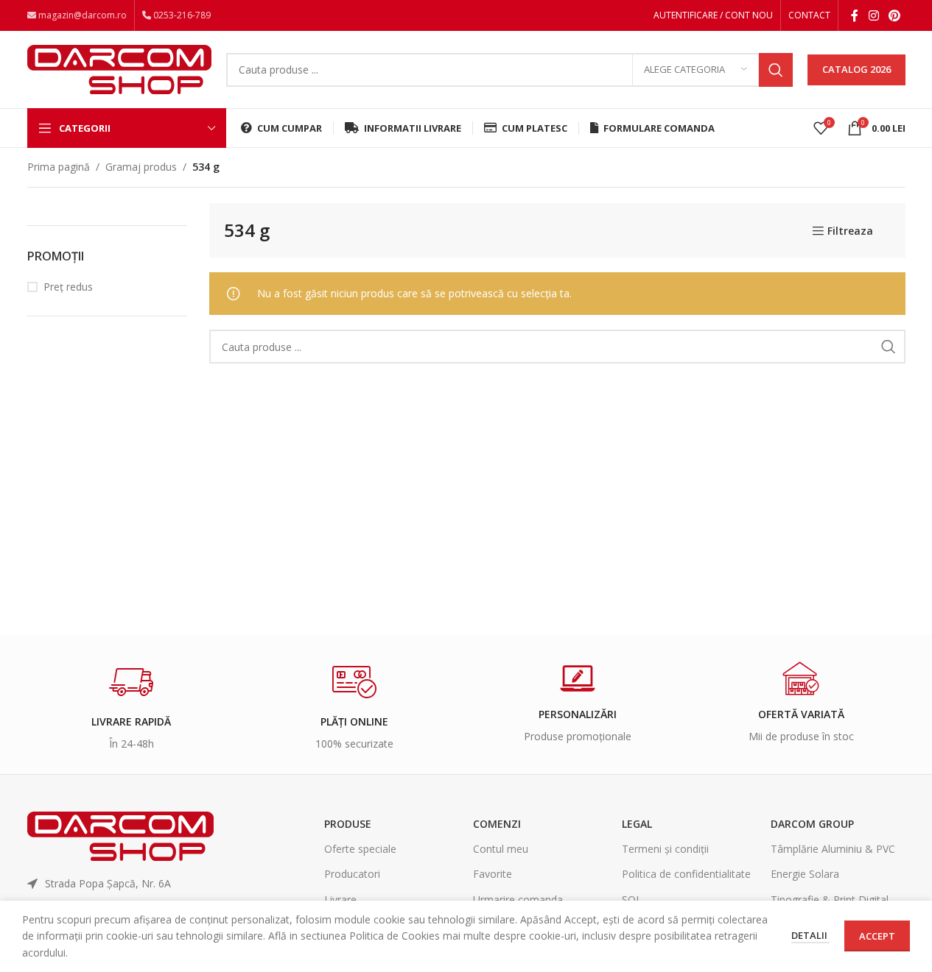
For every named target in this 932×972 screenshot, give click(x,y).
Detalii (810, 935)
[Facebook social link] (854, 15)
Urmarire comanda (518, 900)
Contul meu (500, 849)
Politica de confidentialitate (686, 874)
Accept (877, 936)
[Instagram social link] (873, 15)
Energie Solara (805, 874)
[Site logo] (119, 68)
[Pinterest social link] (894, 15)
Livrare (340, 900)
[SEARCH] (776, 70)
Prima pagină (58, 167)
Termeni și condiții (665, 849)
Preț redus (68, 287)
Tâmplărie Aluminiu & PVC (833, 849)
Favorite (492, 874)
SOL (632, 900)
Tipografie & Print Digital (830, 900)
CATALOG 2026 (856, 69)
